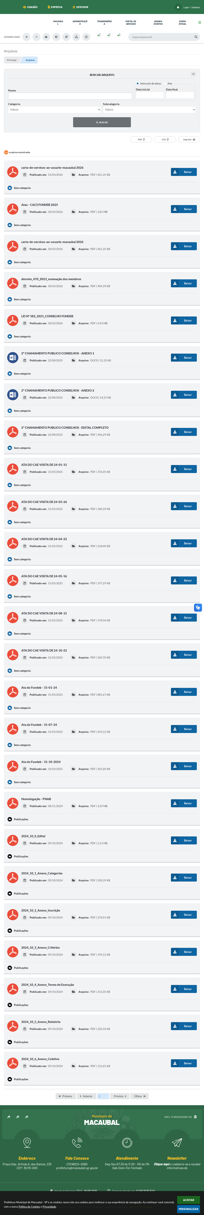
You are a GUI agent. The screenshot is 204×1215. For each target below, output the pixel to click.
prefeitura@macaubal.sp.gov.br (77, 1168)
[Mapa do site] (76, 37)
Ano (170, 83)
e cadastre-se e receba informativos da (177, 1166)
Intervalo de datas (150, 83)
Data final (172, 89)
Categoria (14, 104)
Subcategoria (111, 104)
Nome (12, 90)
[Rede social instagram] (20, 1119)
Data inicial (143, 89)
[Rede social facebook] (11, 1119)
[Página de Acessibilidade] (86, 37)
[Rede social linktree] (29, 1119)
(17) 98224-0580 (77, 1164)
